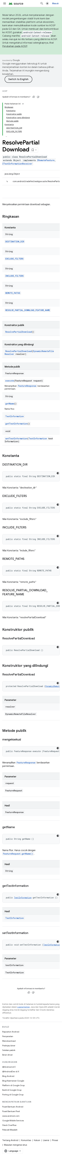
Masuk (55, 3)
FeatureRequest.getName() (18, 853)
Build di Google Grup (11, 1090)
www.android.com (10, 1116)
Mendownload (9, 1041)
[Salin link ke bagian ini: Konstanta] (22, 456)
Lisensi (46, 1140)
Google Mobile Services (13, 1120)
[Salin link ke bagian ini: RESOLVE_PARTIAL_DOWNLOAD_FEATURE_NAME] (27, 594)
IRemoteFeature (46, 160)
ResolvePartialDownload (18, 331)
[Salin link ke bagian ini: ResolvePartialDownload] (38, 638)
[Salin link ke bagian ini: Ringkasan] (22, 217)
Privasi (55, 1140)
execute (9, 380)
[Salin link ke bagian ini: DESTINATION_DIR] (30, 465)
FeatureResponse (27, 386)
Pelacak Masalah (9, 1129)
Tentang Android (10, 1140)
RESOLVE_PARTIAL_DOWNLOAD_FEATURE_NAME (27, 310)
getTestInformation (16, 423)
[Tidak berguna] (38, 97)
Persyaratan (7, 1036)
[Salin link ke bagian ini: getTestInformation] (31, 886)
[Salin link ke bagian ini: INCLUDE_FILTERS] (29, 527)
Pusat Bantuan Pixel (11, 1111)
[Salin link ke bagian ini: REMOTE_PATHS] (27, 559)
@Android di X (9, 1067)
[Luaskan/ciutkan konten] (23, 104)
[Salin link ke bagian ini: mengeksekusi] (24, 739)
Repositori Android (10, 1031)
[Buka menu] (4, 3)
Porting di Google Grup (13, 1094)
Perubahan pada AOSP (14, 46)
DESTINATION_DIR (14, 241)
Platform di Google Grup (13, 1085)
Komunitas (26, 1140)
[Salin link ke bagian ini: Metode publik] (29, 731)
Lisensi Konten (23, 1007)
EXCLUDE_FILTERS (14, 258)
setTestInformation (16, 438)
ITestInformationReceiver (17, 163)
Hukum (37, 1140)
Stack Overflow (9, 1125)
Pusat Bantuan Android (12, 1106)
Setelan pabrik (8, 1050)
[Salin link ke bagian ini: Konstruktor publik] (37, 630)
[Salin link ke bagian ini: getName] (17, 827)
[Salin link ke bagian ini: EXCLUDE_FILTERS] (29, 496)
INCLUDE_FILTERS (14, 276)
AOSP (4, 91)
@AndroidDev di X (10, 1071)
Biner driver (7, 1054)
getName (9, 403)
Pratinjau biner (8, 1045)
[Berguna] (34, 97)
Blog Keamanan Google (13, 1080)
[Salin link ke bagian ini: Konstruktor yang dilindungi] (51, 666)
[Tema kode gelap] (58, 473)
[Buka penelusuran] (42, 3)
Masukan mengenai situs (15, 1145)
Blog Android (8, 1076)
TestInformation (14, 416)
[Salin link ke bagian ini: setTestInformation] (31, 933)
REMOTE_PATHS (12, 293)
